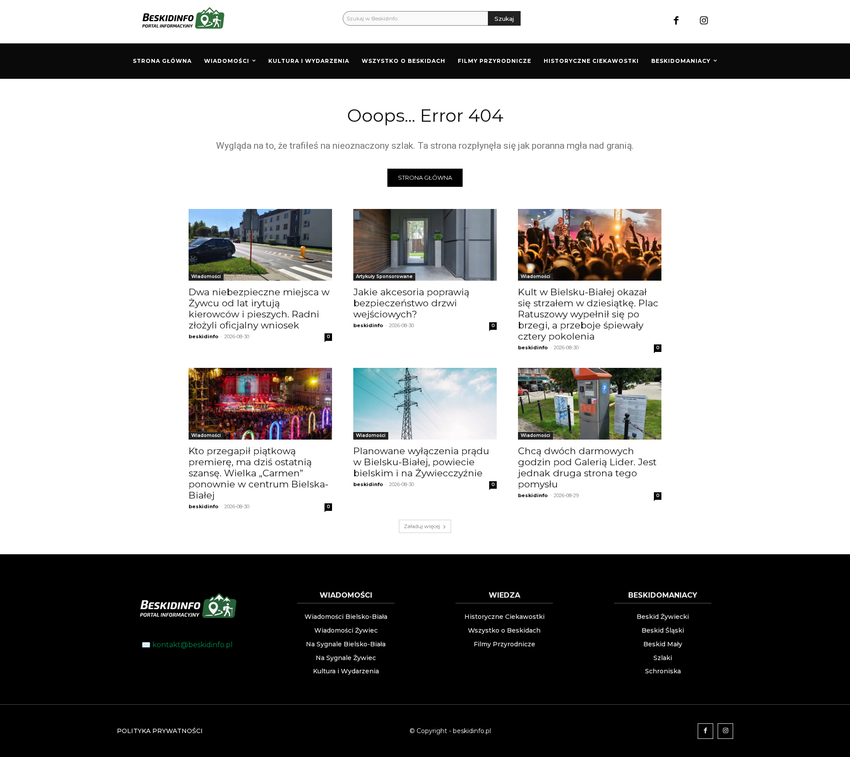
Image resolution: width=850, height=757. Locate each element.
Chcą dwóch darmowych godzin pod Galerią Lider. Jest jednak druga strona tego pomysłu (587, 467)
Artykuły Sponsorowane (384, 276)
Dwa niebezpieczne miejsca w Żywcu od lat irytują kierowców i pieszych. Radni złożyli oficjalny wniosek (259, 308)
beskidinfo (203, 336)
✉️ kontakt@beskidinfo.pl (187, 645)
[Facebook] (676, 21)
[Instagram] (704, 21)
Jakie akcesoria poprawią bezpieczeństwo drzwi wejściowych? (411, 303)
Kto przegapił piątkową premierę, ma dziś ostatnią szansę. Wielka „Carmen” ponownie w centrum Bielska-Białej (258, 473)
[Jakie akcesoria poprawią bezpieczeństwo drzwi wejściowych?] (425, 245)
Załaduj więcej (422, 526)
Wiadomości (206, 276)
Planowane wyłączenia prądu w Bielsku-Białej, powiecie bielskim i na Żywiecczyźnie (421, 462)
